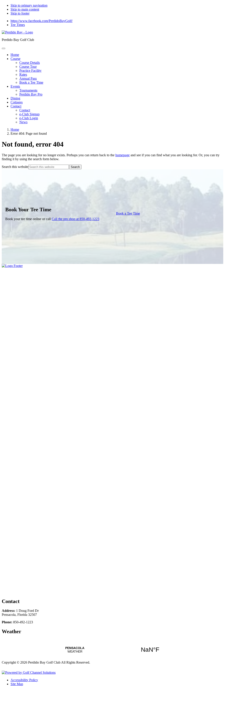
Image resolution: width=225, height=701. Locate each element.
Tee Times (18, 25)
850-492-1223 (75, 219)
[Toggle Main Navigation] (3, 48)
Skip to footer (20, 13)
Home (15, 129)
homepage (122, 155)
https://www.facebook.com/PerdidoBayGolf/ (42, 21)
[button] (15, 59)
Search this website (15, 167)
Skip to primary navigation (29, 5)
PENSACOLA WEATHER (112, 650)
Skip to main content (25, 9)
